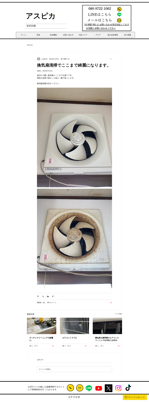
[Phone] (119, 9)
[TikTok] (128, 388)
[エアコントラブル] (74, 326)
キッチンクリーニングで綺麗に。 (41, 339)
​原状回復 (31, 26)
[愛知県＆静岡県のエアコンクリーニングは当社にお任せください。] (107, 326)
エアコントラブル (69, 338)
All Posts (30, 45)
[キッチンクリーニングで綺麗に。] (41, 326)
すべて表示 (118, 314)
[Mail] (119, 20)
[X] (108, 388)
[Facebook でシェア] (38, 296)
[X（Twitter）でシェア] (43, 296)
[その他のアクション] (111, 59)
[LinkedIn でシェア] (48, 296)
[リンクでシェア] (53, 296)
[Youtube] (99, 388)
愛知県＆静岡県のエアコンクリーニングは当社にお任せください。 (107, 339)
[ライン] (119, 14)
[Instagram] (118, 388)
